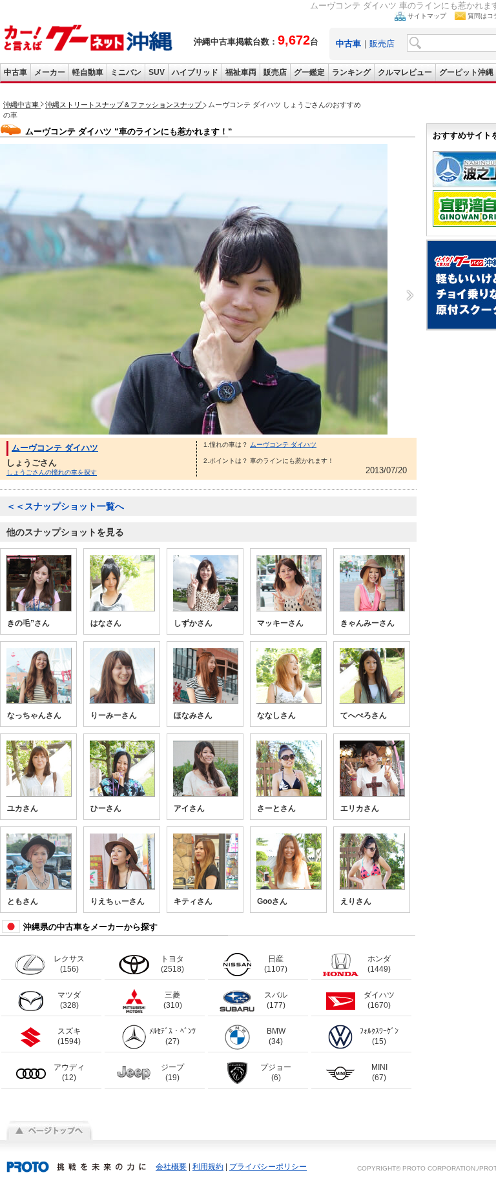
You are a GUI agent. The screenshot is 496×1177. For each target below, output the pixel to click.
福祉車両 (240, 72)
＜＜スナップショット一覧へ (65, 506)
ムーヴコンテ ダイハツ (55, 448)
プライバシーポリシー (268, 1167)
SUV (157, 72)
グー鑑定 (309, 72)
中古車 (15, 72)
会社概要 (171, 1167)
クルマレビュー (405, 72)
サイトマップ (427, 15)
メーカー (49, 72)
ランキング (351, 72)
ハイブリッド (195, 72)
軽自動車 (87, 72)
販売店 (382, 43)
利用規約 (207, 1167)
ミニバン (125, 72)
